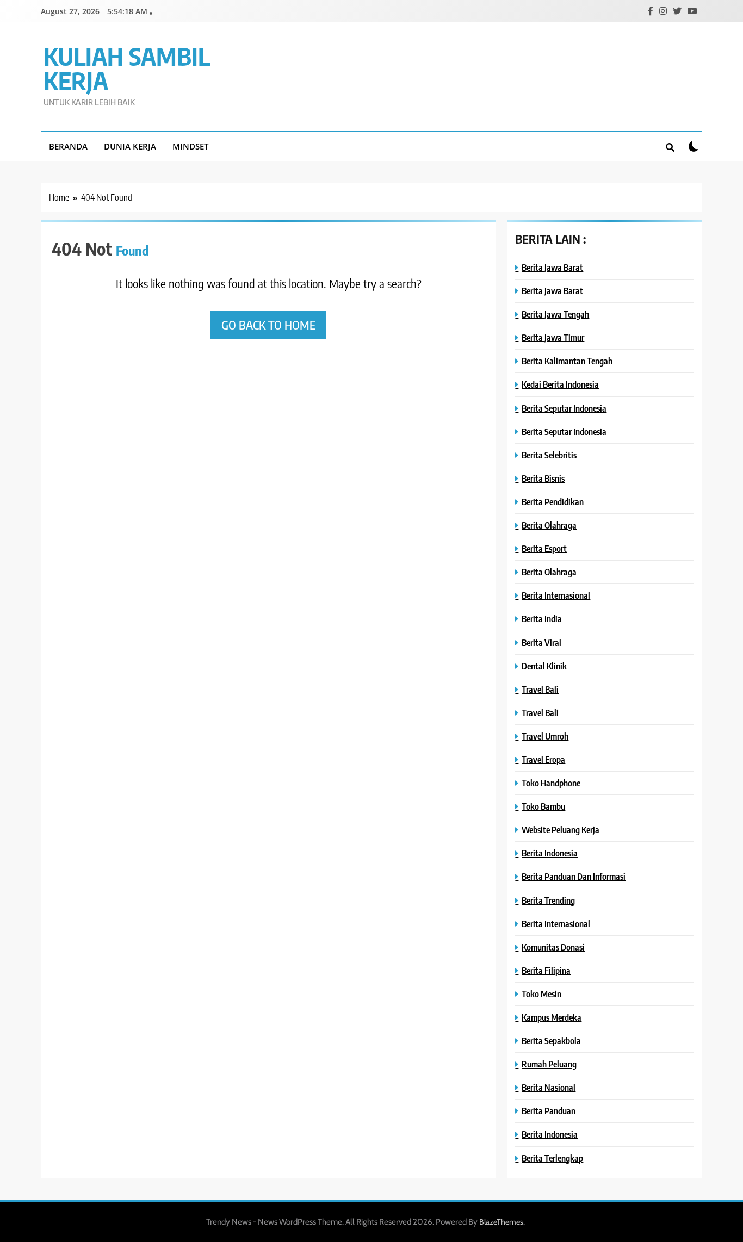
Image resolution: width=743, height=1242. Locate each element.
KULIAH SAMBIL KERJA (127, 68)
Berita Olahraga (549, 525)
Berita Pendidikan (553, 501)
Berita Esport (544, 548)
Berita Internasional (556, 595)
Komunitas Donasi (553, 947)
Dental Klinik (544, 666)
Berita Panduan (548, 1110)
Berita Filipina (546, 970)
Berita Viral (541, 642)
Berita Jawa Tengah (555, 314)
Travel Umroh (545, 736)
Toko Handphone (551, 782)
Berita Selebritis (549, 455)
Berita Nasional (548, 1087)
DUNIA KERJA (130, 146)
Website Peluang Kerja (560, 829)
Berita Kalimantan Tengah (567, 361)
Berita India (542, 618)
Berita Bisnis (543, 478)
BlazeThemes (501, 1222)
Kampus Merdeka (551, 1017)
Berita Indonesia (550, 853)
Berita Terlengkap (552, 1158)
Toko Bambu (543, 806)
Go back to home (268, 324)
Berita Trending (548, 900)
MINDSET (190, 146)
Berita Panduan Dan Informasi (574, 876)
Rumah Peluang (549, 1064)
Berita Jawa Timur (553, 337)
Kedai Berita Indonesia (560, 384)
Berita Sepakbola (551, 1040)
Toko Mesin (541, 993)
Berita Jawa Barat (552, 267)
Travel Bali (540, 689)
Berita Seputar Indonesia (564, 408)
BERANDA (68, 146)
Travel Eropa (543, 759)
